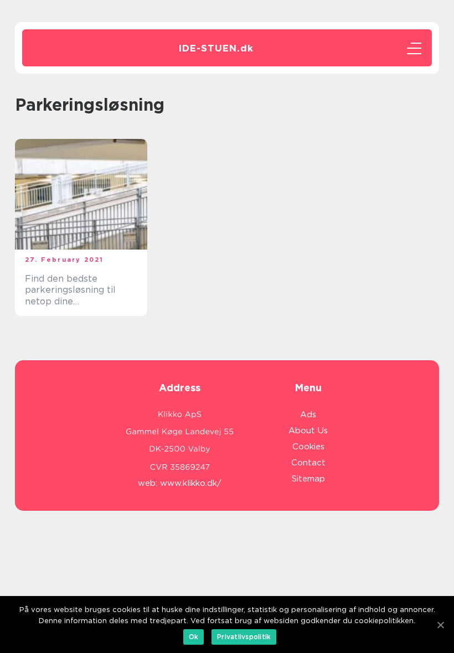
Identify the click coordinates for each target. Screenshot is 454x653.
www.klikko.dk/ (190, 483)
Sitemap (308, 479)
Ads (308, 414)
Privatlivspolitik (244, 637)
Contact (308, 463)
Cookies (308, 447)
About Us (308, 431)
